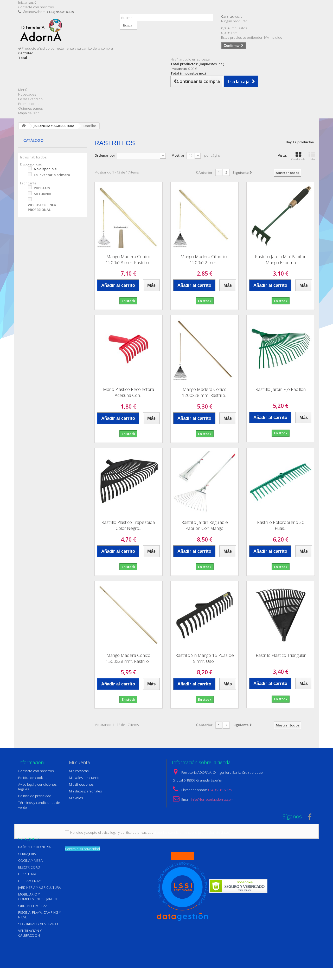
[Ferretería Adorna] (65, 32)
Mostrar (178, 155)
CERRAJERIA (27, 853)
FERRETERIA (27, 874)
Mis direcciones (81, 784)
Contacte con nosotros (36, 7)
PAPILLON (42, 187)
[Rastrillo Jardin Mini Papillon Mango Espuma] (280, 216)
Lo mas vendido (30, 99)
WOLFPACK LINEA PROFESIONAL (42, 207)
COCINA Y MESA (30, 860)
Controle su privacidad (82, 848)
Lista (312, 159)
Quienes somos (30, 108)
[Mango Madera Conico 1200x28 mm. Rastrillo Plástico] (204, 349)
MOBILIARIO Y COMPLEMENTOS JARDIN (37, 896)
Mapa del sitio (29, 113)
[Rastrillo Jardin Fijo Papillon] (280, 349)
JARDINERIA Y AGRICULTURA (39, 887)
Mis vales (76, 798)
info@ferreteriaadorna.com (212, 799)
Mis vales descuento (84, 777)
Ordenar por (104, 155)
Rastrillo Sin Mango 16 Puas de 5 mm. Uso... (204, 658)
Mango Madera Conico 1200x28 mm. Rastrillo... (128, 259)
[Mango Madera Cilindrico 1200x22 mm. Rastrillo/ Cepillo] (204, 216)
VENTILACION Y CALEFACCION (30, 933)
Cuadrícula (298, 159)
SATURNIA (42, 193)
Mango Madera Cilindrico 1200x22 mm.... (204, 259)
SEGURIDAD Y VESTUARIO (38, 924)
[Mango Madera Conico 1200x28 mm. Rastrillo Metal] (128, 216)
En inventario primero (52, 174)
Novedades (27, 94)
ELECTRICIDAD (29, 867)
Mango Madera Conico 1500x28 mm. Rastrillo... (128, 658)
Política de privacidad (34, 795)
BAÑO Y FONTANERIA (34, 847)
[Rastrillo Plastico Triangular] (280, 615)
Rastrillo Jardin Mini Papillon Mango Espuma (280, 259)
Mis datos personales (85, 791)
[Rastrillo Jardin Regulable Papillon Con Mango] (204, 482)
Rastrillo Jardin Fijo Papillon (280, 389)
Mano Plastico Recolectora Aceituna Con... (128, 392)
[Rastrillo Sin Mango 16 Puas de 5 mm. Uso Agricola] (204, 615)
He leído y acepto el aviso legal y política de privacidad (111, 832)
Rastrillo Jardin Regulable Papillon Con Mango (204, 525)
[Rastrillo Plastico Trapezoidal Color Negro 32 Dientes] (128, 482)
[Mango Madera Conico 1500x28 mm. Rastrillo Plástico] (128, 615)
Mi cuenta (79, 762)
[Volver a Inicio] (24, 126)
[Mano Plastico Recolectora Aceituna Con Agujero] (128, 349)
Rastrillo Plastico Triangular (281, 655)
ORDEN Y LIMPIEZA (32, 905)
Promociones (28, 103)
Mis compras (78, 771)
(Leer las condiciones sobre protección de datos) (192, 832)
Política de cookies (32, 777)
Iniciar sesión (28, 2)
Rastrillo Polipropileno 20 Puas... (280, 525)
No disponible (45, 168)
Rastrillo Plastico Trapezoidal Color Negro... (128, 525)
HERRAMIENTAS (30, 880)
